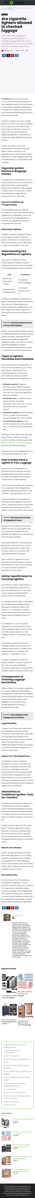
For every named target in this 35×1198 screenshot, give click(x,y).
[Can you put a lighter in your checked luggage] (25, 1004)
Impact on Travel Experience (16, 1092)
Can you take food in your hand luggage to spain (22, 1170)
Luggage (9, 8)
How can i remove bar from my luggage (25, 994)
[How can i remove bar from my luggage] (25, 975)
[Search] (32, 2)
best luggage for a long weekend (17, 443)
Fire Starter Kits (11, 1105)
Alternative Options (12, 1056)
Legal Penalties (11, 1089)
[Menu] (2, 2)
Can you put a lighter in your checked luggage (24, 1023)
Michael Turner (8, 50)
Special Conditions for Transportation (12, 1052)
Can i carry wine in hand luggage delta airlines (9, 1022)
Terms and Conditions (13, 1195)
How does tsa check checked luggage (9, 997)
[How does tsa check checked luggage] (9, 975)
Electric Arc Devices (12, 1102)
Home (3, 8)
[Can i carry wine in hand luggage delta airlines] (9, 1004)
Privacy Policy (25, 1195)
